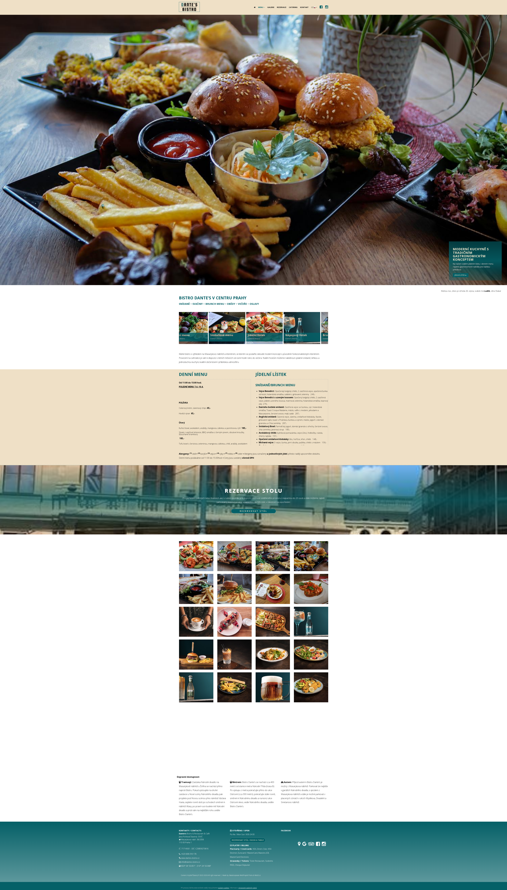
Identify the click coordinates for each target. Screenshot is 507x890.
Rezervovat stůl (253, 511)
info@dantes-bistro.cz (190, 862)
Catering (293, 7)
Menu (261, 7)
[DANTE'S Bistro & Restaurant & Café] (196, 557)
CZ (312, 7)
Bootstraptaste (234, 875)
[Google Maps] (299, 845)
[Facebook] (318, 845)
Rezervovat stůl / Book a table (248, 840)
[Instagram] (324, 845)
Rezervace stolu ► (462, 275)
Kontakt (304, 7)
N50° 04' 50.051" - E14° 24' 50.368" (196, 866)
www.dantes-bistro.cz (190, 858)
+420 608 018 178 (188, 854)
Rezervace (281, 7)
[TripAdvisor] (311, 845)
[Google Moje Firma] (304, 845)
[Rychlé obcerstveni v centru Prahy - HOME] (188, 5)
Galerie (270, 7)
